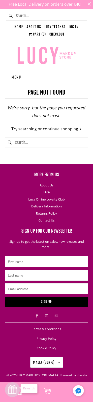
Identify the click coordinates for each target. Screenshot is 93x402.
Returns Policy (46, 213)
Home (18, 27)
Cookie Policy (46, 348)
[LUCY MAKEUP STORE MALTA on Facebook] (37, 316)
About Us (34, 27)
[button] (78, 391)
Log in (74, 27)
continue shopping (61, 129)
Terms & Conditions (46, 329)
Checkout (56, 34)
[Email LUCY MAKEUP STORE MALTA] (56, 316)
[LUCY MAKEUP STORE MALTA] (46, 56)
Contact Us (46, 220)
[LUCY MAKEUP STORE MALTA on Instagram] (46, 316)
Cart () (39, 34)
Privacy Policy (46, 338)
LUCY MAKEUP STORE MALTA (37, 375)
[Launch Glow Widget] (12, 389)
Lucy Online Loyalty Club (46, 199)
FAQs (46, 192)
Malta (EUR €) (44, 362)
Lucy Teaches (54, 27)
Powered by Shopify (73, 375)
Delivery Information (46, 206)
